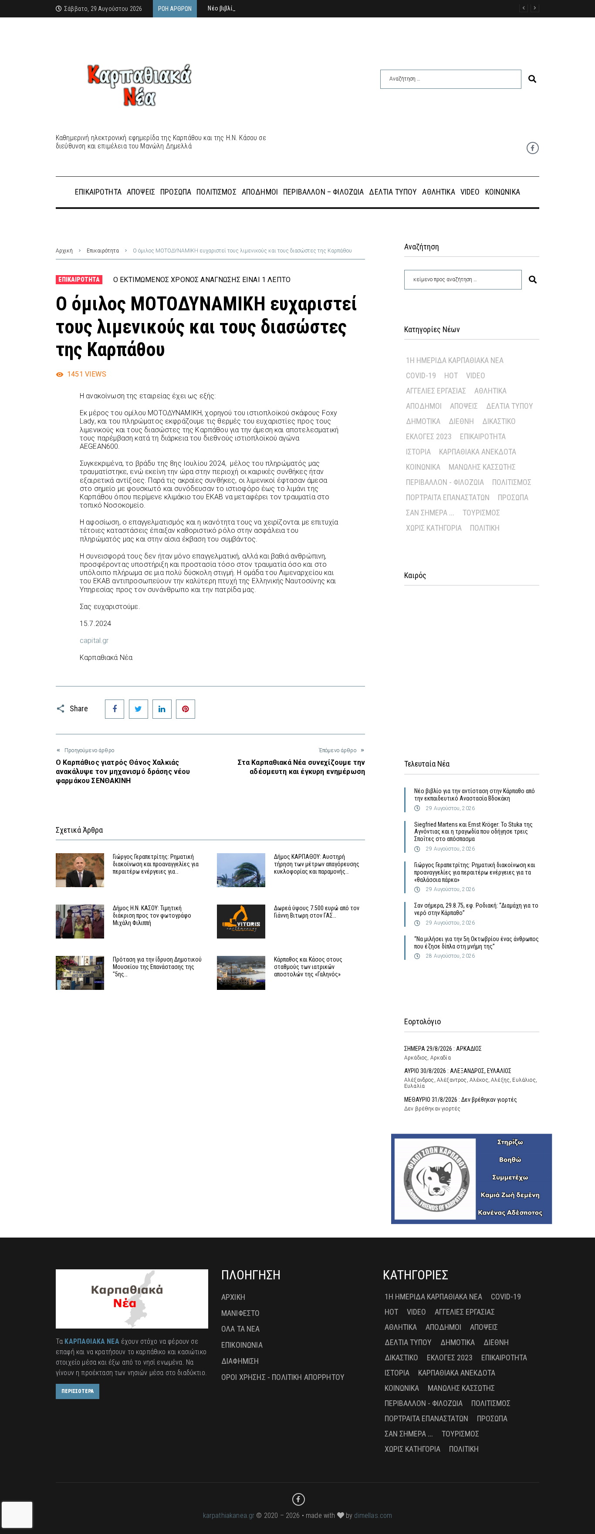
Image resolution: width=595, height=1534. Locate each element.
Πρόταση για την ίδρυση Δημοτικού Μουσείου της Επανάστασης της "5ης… (157, 967)
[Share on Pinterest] (185, 709)
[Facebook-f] (533, 148)
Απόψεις (464, 405)
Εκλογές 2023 (429, 436)
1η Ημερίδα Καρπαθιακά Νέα (455, 360)
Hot (451, 375)
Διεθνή (461, 421)
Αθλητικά (490, 390)
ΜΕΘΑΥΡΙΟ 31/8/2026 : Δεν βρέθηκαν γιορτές (460, 1099)
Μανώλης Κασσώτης (482, 466)
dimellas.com (373, 1515)
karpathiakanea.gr (229, 1515)
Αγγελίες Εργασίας (436, 390)
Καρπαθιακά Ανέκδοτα (477, 451)
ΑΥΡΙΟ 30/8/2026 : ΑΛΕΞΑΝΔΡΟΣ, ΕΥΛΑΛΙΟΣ (457, 1070)
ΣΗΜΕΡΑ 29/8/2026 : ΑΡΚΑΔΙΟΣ (443, 1048)
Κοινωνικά (423, 466)
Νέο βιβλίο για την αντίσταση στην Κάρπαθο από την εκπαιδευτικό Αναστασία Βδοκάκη (474, 794)
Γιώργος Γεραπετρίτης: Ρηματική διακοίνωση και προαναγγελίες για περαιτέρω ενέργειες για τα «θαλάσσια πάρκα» (474, 872)
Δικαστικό (499, 421)
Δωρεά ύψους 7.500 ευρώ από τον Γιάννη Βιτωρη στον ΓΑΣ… (316, 912)
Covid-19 (421, 375)
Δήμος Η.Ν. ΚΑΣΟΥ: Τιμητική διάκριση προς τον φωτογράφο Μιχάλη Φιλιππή (152, 915)
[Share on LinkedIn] (162, 709)
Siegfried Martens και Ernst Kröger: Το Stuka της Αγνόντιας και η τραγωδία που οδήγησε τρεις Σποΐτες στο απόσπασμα (473, 832)
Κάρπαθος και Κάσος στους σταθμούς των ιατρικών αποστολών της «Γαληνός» (308, 967)
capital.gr (94, 640)
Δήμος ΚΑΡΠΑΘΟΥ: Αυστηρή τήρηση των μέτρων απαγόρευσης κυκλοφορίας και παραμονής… (316, 864)
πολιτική (485, 527)
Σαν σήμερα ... (430, 512)
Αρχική (64, 251)
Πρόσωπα (513, 497)
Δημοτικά (423, 421)
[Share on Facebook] (114, 709)
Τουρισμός (481, 512)
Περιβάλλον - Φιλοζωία (445, 482)
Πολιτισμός (511, 482)
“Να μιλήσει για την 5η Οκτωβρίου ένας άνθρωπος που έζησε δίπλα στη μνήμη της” (476, 942)
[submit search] (532, 79)
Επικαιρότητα (103, 251)
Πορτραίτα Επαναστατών (448, 497)
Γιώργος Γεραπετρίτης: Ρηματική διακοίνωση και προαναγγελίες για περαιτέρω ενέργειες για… (156, 864)
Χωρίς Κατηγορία (434, 527)
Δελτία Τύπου (509, 405)
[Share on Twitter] (138, 709)
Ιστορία (418, 451)
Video (475, 375)
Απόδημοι (424, 405)
